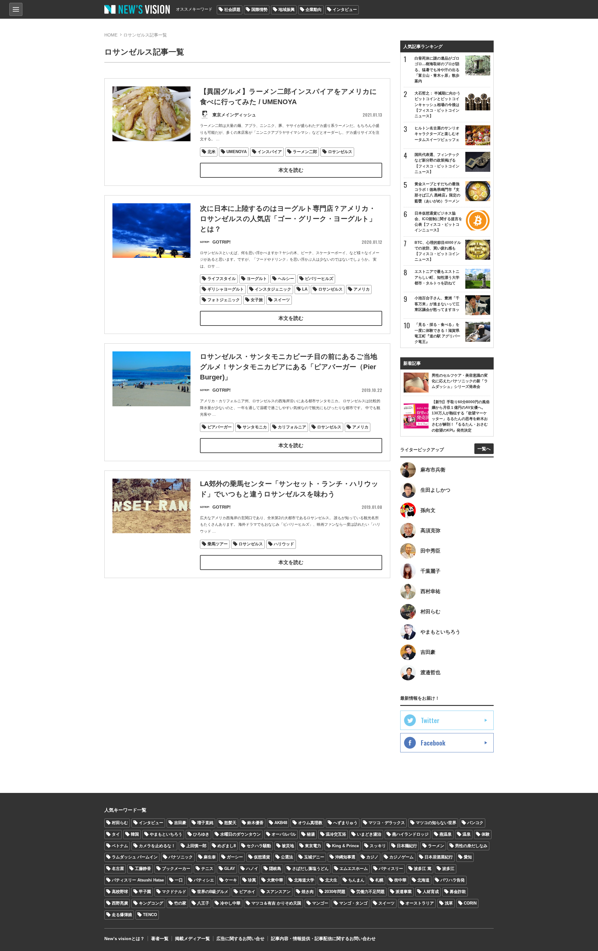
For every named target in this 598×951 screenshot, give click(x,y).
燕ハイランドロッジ (410, 834)
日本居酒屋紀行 (439, 857)
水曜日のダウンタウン (240, 834)
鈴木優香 (255, 822)
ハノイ (252, 868)
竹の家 (180, 903)
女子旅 (257, 299)
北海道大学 (304, 880)
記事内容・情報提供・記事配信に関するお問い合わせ (323, 938)
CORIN (470, 903)
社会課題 (232, 9)
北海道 (423, 880)
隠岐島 (275, 868)
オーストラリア (420, 903)
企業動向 (314, 9)
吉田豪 (180, 822)
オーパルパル (284, 834)
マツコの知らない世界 (436, 822)
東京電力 (313, 845)
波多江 (448, 868)
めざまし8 (226, 845)
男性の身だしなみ (471, 845)
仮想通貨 (262, 857)
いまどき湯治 (369, 834)
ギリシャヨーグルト (225, 289)
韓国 (135, 834)
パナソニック (180, 857)
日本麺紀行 (407, 845)
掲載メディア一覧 (192, 938)
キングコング (151, 903)
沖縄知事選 (345, 857)
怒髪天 (230, 822)
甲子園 (145, 891)
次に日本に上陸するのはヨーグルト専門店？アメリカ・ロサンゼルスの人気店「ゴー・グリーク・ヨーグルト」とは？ (288, 219)
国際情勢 (259, 9)
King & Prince (345, 845)
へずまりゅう (345, 822)
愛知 (468, 857)
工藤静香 (143, 868)
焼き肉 (307, 891)
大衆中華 (275, 880)
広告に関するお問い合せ (240, 938)
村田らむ (120, 822)
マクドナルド (174, 891)
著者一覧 (159, 938)
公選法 (287, 857)
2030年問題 (335, 891)
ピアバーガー (219, 427)
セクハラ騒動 (259, 845)
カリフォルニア (292, 427)
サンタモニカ (255, 427)
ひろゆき (201, 834)
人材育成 (431, 891)
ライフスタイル (221, 278)
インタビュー (345, 9)
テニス (207, 868)
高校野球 (120, 891)
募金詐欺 (458, 891)
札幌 (379, 880)
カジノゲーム (401, 857)
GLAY (229, 868)
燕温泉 (445, 834)
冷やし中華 (230, 903)
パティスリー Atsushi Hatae (138, 880)
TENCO (150, 914)
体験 (486, 834)
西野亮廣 (120, 903)
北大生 (331, 880)
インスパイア (270, 151)
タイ (116, 834)
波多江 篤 (422, 868)
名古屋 (118, 868)
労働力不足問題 (370, 891)
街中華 (400, 880)
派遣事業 (404, 891)
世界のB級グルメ (212, 891)
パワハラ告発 (452, 880)
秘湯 (311, 834)
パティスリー (391, 868)
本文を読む (290, 170)
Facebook (433, 742)
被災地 (288, 845)
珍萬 (252, 880)
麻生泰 (210, 857)
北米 (211, 151)
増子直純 (205, 822)
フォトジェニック (223, 299)
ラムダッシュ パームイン (135, 857)
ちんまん (356, 880)
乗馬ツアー (217, 544)
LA (304, 289)
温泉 (467, 834)
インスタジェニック (273, 289)
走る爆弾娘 (122, 914)
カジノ (372, 857)
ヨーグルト (257, 278)
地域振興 (286, 9)
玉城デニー (314, 857)
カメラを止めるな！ (157, 845)
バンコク (475, 822)
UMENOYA (236, 151)
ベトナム (120, 845)
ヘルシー (286, 278)
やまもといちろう (166, 834)
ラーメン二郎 (305, 151)
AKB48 (280, 822)
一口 (179, 880)
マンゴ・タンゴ (353, 903)
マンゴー (320, 903)
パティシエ (204, 880)
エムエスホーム (353, 868)
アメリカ (362, 289)
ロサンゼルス (340, 151)
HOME (110, 34)
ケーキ (231, 880)
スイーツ (282, 299)
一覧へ (484, 448)
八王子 (203, 903)
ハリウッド (284, 544)
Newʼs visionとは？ (124, 938)
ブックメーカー (176, 868)
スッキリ (378, 845)
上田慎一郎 (196, 845)
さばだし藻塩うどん (310, 868)
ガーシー (235, 857)
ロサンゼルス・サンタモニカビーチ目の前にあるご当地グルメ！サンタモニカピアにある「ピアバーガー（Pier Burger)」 (288, 367)
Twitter (430, 720)
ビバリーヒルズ (319, 278)
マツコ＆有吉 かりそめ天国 (276, 903)
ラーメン (436, 845)
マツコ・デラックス (386, 822)
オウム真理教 (310, 822)
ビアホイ (247, 891)
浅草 (449, 903)
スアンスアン (278, 891)
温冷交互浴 (336, 834)
